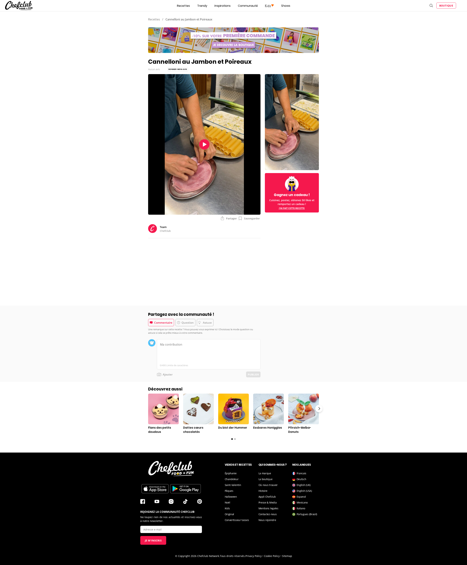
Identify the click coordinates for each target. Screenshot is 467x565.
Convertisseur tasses (237, 520)
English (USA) (304, 491)
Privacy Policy (253, 556)
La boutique (265, 479)
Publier (253, 374)
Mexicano (302, 502)
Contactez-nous (267, 514)
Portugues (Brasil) (307, 514)
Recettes (183, 6)
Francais (301, 473)
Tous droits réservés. (232, 556)
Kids (227, 508)
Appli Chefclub (267, 496)
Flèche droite (319, 408)
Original (229, 514)
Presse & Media (267, 502)
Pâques (229, 491)
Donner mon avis (177, 69)
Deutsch (301, 479)
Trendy (202, 6)
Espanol (301, 496)
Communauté (248, 6)
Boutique (446, 5)
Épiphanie (231, 473)
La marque (264, 473)
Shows (285, 6)
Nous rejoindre (267, 520)
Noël (227, 502)
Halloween (231, 496)
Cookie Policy (272, 556)
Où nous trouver (268, 485)
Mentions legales (268, 508)
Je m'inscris (153, 540)
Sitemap (287, 556)
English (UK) (303, 485)
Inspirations (223, 6)
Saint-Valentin (233, 485)
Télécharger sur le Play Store (185, 488)
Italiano (301, 508)
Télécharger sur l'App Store (155, 488)
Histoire (263, 491)
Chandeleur (232, 479)
